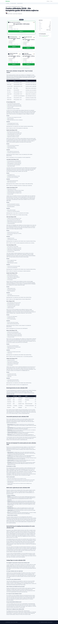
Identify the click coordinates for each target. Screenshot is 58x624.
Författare (48, 1)
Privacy (51, 1)
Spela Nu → (21, 31)
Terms (14, 622)
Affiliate (16, 622)
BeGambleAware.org (45, 36)
